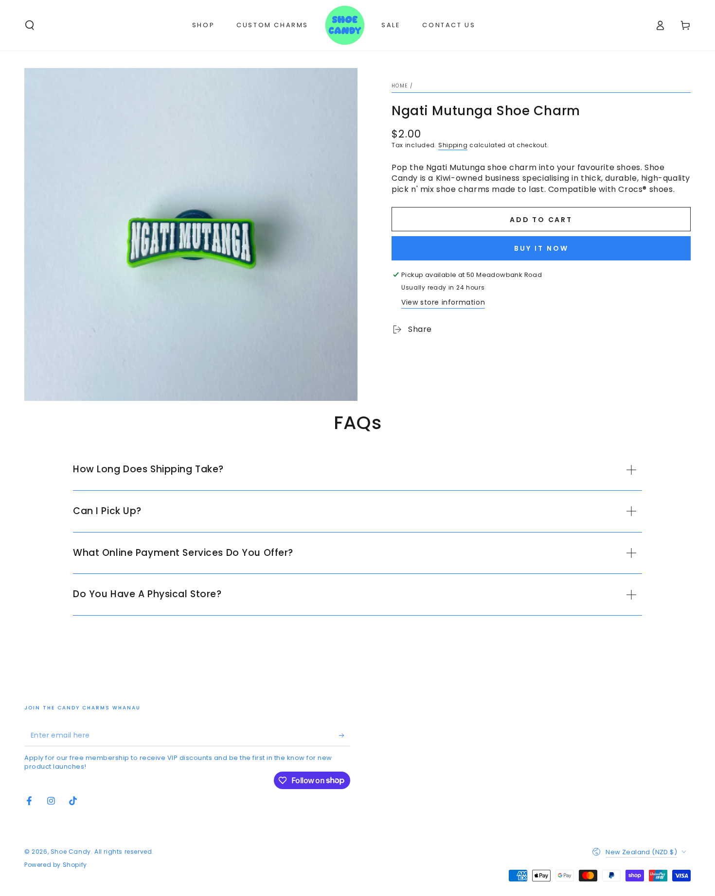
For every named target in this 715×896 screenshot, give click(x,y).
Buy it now (541, 248)
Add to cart (541, 219)
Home (400, 85)
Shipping (453, 145)
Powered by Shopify (55, 865)
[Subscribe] (344, 735)
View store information (443, 302)
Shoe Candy (71, 851)
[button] (29, 25)
